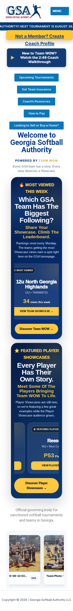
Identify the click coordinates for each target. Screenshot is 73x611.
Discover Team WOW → (36, 329)
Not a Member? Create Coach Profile (39, 37)
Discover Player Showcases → (36, 486)
